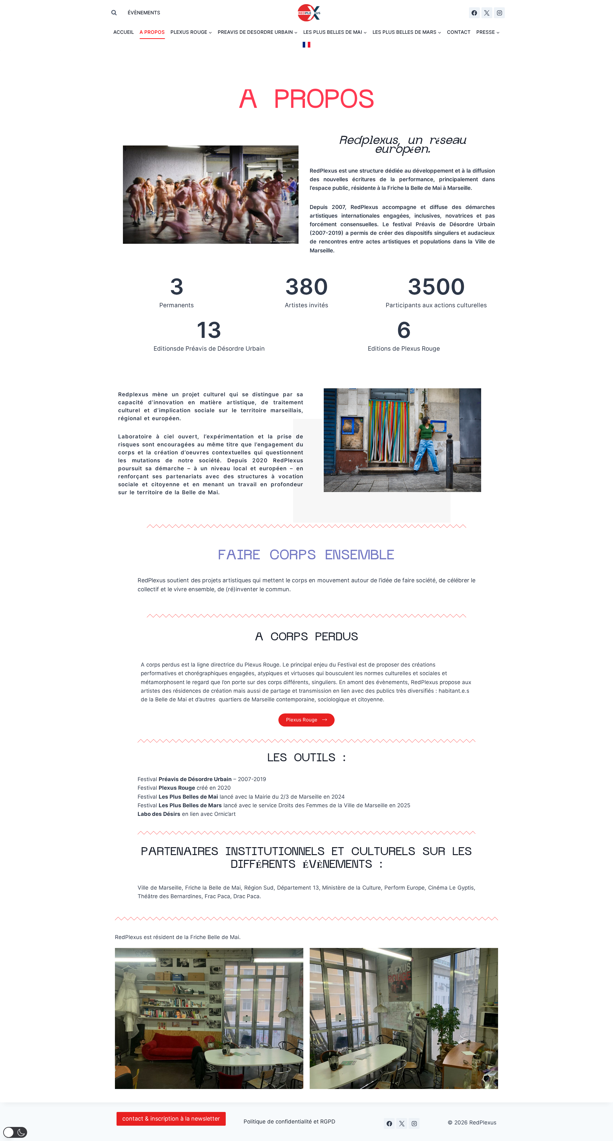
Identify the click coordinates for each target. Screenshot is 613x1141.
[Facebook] (474, 12)
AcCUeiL (123, 32)
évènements (144, 13)
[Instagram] (499, 12)
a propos (152, 32)
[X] (486, 12)
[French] (306, 44)
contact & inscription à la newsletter (171, 1118)
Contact (459, 32)
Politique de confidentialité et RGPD (289, 1121)
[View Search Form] (114, 13)
